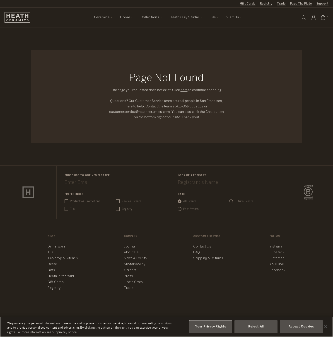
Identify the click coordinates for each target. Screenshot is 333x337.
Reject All (256, 326)
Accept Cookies (301, 326)
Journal (130, 246)
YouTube (277, 264)
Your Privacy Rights (210, 326)
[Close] (326, 327)
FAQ (196, 252)
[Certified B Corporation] (308, 192)
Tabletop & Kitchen (63, 258)
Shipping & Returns (208, 258)
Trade (281, 3)
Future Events (244, 201)
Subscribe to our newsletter (87, 176)
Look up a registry (192, 176)
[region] (166, 327)
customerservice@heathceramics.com (139, 112)
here (184, 90)
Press (128, 276)
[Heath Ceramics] (28, 192)
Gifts (51, 270)
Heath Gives (133, 282)
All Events (189, 201)
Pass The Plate (301, 3)
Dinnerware (56, 246)
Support (322, 3)
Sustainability (134, 264)
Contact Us (202, 246)
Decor (52, 264)
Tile (72, 209)
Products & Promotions (85, 201)
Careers (130, 270)
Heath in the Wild (61, 276)
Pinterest (277, 258)
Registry (266, 3)
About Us (131, 252)
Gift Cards (248, 3)
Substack (277, 252)
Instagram (278, 246)
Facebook (277, 270)
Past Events (191, 209)
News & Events (131, 201)
